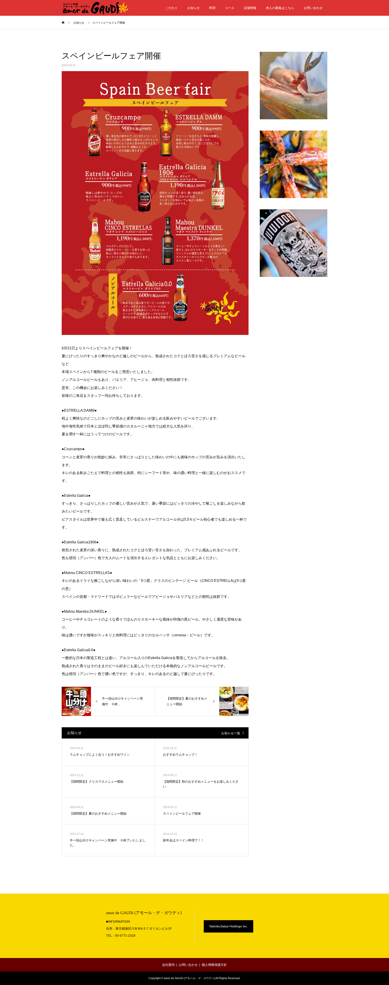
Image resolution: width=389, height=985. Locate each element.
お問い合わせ (313, 8)
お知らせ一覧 (230, 733)
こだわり (171, 8)
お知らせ (193, 8)
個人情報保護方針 (214, 965)
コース (229, 8)
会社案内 (168, 965)
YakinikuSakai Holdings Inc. (228, 926)
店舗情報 (250, 8)
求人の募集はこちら (280, 8)
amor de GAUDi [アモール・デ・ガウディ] (144, 913)
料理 (212, 8)
